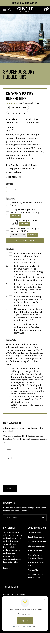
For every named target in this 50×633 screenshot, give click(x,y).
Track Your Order (36, 537)
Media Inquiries (35, 550)
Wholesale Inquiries (37, 541)
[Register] (43, 518)
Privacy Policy (19, 439)
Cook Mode (12, 177)
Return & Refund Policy (36, 564)
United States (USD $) (11, 587)
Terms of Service (39, 439)
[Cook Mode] (21, 177)
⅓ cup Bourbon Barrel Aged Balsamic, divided (24, 230)
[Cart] (45, 9)
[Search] (9, 9)
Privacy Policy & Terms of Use (35, 576)
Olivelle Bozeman (36, 546)
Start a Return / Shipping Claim (35, 556)
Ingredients (10, 198)
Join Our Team (35, 532)
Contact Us (33, 570)
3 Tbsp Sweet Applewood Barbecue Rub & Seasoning (24, 211)
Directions (10, 249)
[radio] (7, 103)
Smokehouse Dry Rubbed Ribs (19, 96)
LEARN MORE (34, 2)
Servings (9, 183)
